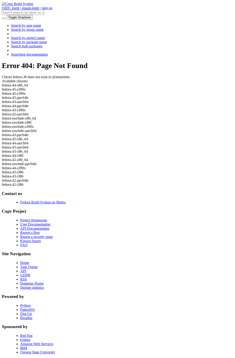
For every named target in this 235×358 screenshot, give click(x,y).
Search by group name (27, 30)
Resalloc (26, 318)
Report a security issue (36, 237)
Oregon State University (37, 352)
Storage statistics (32, 287)
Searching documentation (29, 54)
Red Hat (26, 336)
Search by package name (29, 42)
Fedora (25, 340)
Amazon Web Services (36, 344)
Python (25, 305)
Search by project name (28, 38)
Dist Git (26, 314)
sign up (47, 8)
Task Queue (29, 267)
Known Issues (30, 241)
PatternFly (27, 310)
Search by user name (26, 25)
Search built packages (26, 46)
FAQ (24, 245)
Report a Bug (30, 233)
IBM (23, 348)
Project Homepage (33, 220)
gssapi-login (30, 8)
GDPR (25, 275)
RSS (23, 279)
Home (24, 263)
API (23, 271)
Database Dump (32, 283)
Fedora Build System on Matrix (43, 202)
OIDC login (10, 8)
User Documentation (35, 224)
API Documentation (34, 228)
